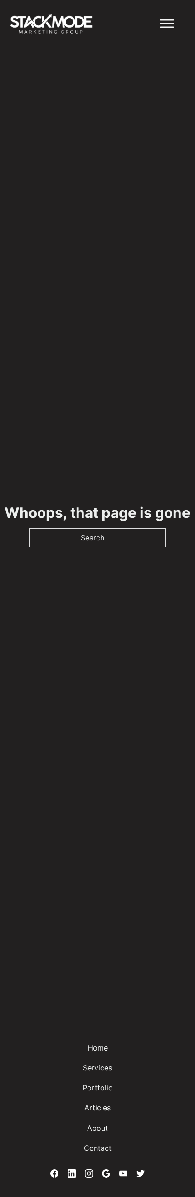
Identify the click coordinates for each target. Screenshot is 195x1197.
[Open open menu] (166, 24)
